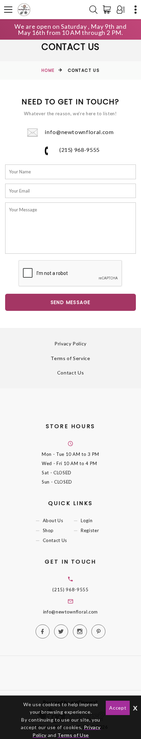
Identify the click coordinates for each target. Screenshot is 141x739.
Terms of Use (73, 735)
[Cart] (108, 9)
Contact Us (70, 372)
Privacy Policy (70, 343)
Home (48, 70)
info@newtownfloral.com (79, 132)
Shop (48, 530)
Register (90, 530)
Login (86, 520)
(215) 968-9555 (79, 149)
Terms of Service (70, 358)
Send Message (71, 302)
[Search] (93, 9)
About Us (53, 520)
